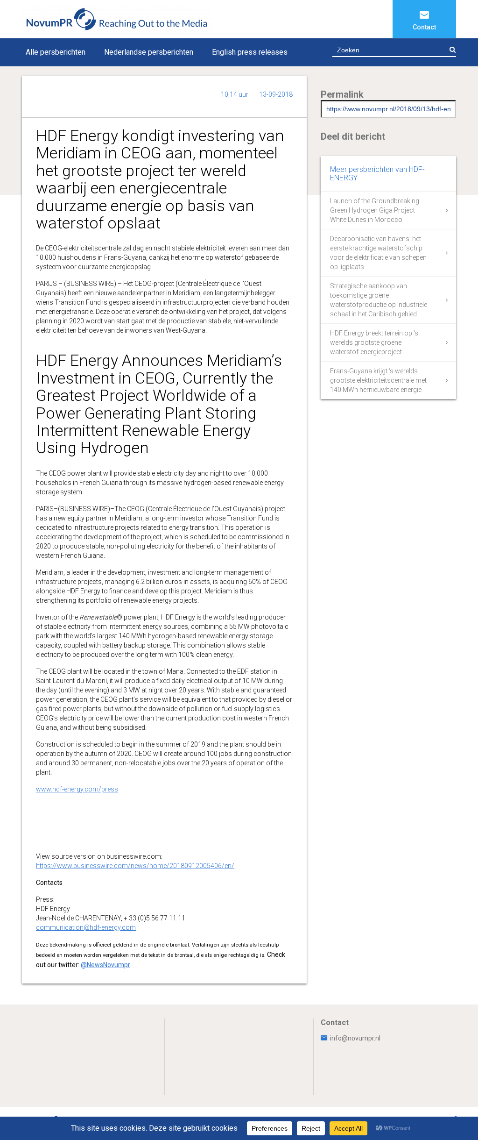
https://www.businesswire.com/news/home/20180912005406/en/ (135, 865)
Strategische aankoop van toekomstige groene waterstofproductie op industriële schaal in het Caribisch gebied (378, 300)
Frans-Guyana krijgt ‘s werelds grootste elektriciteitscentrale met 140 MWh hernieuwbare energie (378, 380)
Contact (424, 27)
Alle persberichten (55, 52)
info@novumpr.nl (355, 1038)
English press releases (250, 52)
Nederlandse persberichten (148, 52)
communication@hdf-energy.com (86, 927)
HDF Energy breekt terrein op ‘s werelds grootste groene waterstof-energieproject (374, 342)
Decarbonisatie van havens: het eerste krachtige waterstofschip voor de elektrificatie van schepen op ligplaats (378, 253)
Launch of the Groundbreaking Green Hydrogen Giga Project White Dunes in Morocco (374, 210)
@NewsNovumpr (105, 965)
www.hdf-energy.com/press (77, 789)
